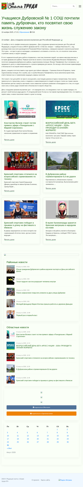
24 (8, 442)
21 (48, 439)
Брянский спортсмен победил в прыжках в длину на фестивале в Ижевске (20, 225)
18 (18, 439)
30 (68, 442)
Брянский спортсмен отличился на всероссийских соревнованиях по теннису (20, 176)
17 (8, 439)
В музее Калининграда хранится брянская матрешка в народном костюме (61, 225)
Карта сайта (45, 480)
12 (28, 436)
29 (58, 442)
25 (18, 442)
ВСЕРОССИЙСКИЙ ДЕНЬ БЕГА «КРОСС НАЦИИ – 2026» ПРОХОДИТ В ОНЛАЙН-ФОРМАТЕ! (60, 126)
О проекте (35, 480)
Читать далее (9, 140)
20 (38, 439)
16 (68, 436)
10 (8, 436)
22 (58, 439)
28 (48, 442)
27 (38, 442)
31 (8, 445)
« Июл (9, 448)
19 (28, 439)
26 (28, 442)
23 (68, 439)
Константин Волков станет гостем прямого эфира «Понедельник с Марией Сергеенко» (20, 125)
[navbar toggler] (79, 6)
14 (48, 436)
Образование (24, 32)
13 (38, 436)
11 (18, 436)
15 (58, 436)
